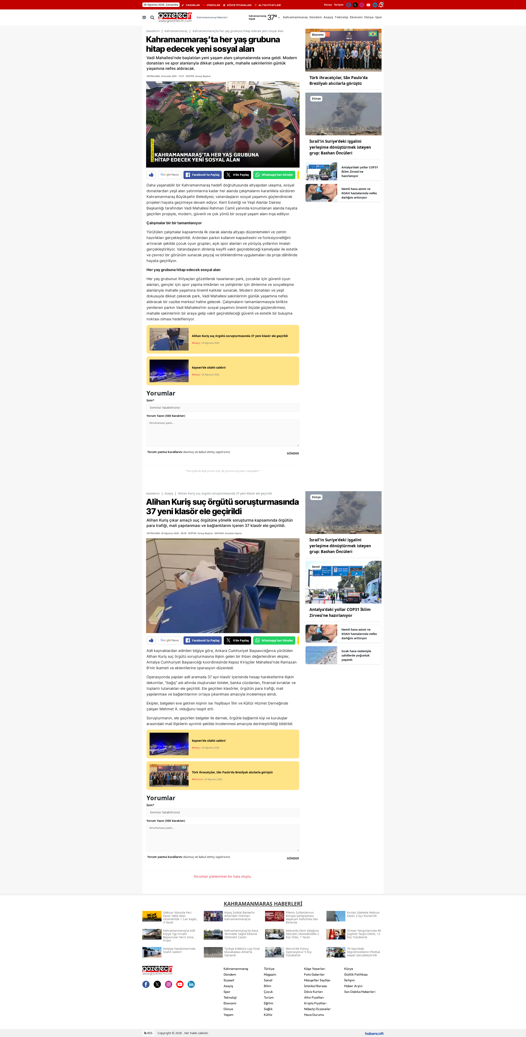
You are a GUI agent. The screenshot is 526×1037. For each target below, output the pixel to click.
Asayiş (169, 493)
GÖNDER (293, 453)
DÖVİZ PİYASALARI (239, 5)
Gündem (230, 974)
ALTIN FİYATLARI (269, 5)
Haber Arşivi (353, 986)
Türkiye (269, 969)
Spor (227, 992)
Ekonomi (230, 1003)
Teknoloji (230, 997)
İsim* (150, 400)
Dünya (228, 1009)
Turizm (269, 997)
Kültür (268, 1015)
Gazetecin (153, 31)
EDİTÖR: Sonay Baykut (198, 76)
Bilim (267, 986)
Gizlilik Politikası (356, 974)
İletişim (338, 4)
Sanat (268, 980)
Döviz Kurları (313, 992)
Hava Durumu (314, 1015)
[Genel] (343, 581)
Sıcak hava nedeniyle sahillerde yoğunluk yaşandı (356, 655)
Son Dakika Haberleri (359, 992)
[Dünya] (343, 113)
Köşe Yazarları (314, 969)
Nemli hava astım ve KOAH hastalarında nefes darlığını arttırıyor (359, 193)
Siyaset (229, 980)
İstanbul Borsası (315, 986)
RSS (149, 1033)
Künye (328, 4)
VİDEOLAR (213, 5)
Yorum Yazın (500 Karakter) (165, 416)
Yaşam (228, 1015)
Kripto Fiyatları (315, 1003)
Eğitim (268, 1003)
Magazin (270, 974)
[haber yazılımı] (374, 1033)
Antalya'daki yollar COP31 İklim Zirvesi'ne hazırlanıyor (359, 171)
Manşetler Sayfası (317, 980)
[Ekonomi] (343, 50)
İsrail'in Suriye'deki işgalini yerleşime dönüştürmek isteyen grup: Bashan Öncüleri (340, 147)
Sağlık (268, 1009)
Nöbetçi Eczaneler (317, 1009)
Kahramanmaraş (176, 31)
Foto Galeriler (314, 974)
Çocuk (268, 992)
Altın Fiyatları (314, 997)
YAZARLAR (193, 5)
